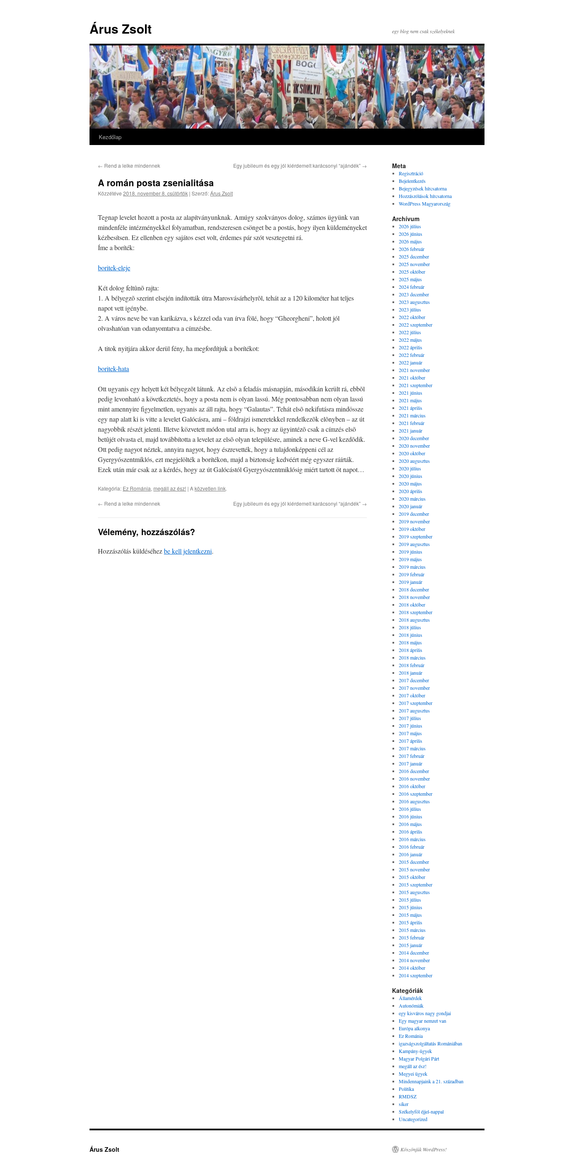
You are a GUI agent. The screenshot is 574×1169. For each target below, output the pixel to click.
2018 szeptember (415, 612)
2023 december (414, 294)
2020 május (410, 483)
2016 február (411, 846)
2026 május (410, 241)
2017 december (414, 680)
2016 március (412, 839)
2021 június (410, 392)
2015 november (414, 869)
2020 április (410, 491)
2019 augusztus (414, 544)
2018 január (410, 672)
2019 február (411, 574)
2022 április (410, 347)
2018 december (414, 589)
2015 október (412, 876)
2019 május (410, 559)
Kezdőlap (110, 137)
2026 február (411, 248)
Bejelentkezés (412, 180)
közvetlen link (210, 488)
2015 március (412, 929)
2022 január (410, 362)
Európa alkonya (414, 1028)
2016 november (414, 778)
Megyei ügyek (413, 1073)
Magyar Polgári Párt (419, 1058)
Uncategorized (413, 1119)
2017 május (410, 733)
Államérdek (410, 998)
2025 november (414, 264)
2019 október (412, 528)
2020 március (412, 498)
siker (403, 1103)
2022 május (410, 339)
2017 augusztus (414, 710)
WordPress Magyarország (424, 203)
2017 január (410, 763)
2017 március (412, 748)
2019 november (414, 521)
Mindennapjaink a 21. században (431, 1081)
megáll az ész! (169, 488)
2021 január (410, 430)
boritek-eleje (114, 267)
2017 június (410, 725)
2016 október (412, 786)
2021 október (412, 377)
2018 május (410, 642)
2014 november (414, 960)
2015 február (411, 937)
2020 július (410, 468)
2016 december (414, 771)
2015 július (410, 899)
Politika (406, 1088)
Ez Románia (137, 488)
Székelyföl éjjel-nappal (421, 1111)
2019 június (410, 551)
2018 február (411, 665)
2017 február (411, 755)
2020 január (410, 506)
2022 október (412, 317)
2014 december (414, 952)
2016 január (410, 854)
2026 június (410, 233)
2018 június (410, 634)
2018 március (412, 657)
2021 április (410, 407)
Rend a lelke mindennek (129, 165)
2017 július (410, 718)
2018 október (412, 604)
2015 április (410, 922)
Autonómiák (411, 1005)
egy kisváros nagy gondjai (425, 1013)
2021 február (411, 423)
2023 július (410, 309)
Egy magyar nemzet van (422, 1020)
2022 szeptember (415, 324)
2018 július (410, 627)
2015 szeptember (415, 884)
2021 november (414, 370)
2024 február (411, 286)
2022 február (411, 354)
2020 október (412, 453)
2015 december (414, 861)
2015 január (410, 945)
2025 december (414, 256)
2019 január (410, 581)
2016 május (410, 824)
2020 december (414, 438)
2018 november (414, 597)
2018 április (410, 650)
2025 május (410, 279)
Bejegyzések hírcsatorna (423, 188)
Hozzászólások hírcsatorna (425, 196)
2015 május (410, 914)
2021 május (410, 400)
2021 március (412, 415)
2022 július (410, 332)
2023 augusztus (414, 301)
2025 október (412, 271)
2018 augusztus (414, 619)
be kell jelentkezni (188, 550)
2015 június (410, 907)
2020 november (414, 445)
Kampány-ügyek (415, 1051)
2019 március (412, 566)
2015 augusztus (414, 892)
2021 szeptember (415, 385)
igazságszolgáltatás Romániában (430, 1043)
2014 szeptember (415, 975)
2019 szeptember (415, 536)
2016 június (410, 816)
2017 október (412, 695)
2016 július (410, 808)
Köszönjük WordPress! (423, 1149)
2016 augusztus (414, 801)
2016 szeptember (415, 793)
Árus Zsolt (121, 28)
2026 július (410, 226)
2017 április (410, 740)
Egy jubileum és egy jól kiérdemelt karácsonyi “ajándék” (300, 165)
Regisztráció (411, 173)
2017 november (414, 687)
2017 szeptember (415, 702)
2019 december (414, 513)
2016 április (410, 831)
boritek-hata (113, 368)
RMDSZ (407, 1096)
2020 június (410, 475)
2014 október (412, 967)
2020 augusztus (414, 460)
